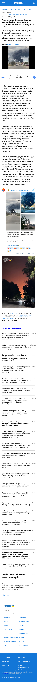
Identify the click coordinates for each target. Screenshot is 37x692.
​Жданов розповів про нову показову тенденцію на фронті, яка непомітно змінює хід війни (16, 380)
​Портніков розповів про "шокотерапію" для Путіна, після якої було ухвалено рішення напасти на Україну (15, 586)
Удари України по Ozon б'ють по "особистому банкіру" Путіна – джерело (15, 566)
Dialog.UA (14, 313)
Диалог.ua (5, 673)
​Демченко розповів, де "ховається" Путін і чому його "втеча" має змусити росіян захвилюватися (16, 475)
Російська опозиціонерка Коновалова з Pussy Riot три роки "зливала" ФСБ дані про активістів (16, 445)
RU (34, 3)
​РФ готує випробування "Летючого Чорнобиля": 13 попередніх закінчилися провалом (16, 532)
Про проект (6, 657)
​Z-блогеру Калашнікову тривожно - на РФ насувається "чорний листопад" (17, 455)
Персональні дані (25, 661)
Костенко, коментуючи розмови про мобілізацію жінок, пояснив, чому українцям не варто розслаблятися (15, 336)
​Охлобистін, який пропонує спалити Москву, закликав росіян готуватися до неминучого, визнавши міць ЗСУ (16, 434)
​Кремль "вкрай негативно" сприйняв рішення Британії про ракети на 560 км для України (15, 485)
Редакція (5, 661)
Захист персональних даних (23, 667)
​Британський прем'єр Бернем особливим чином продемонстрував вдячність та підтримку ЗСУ (15, 357)
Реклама (21, 657)
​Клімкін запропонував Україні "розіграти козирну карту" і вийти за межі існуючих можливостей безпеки (16, 543)
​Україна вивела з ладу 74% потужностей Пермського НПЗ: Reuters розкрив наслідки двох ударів (15, 413)
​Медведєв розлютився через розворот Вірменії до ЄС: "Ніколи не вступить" (16, 390)
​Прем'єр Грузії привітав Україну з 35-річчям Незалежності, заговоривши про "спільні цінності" (16, 369)
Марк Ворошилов (13, 45)
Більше (5, 595)
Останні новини (11, 328)
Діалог (3, 12)
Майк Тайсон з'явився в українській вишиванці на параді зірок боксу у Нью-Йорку (17, 347)
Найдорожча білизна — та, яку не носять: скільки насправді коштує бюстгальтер (16, 513)
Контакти (5, 665)
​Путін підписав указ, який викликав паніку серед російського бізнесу (17, 504)
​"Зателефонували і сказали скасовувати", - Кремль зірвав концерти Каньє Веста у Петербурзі (14, 401)
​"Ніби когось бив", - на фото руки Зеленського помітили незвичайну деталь (16, 465)
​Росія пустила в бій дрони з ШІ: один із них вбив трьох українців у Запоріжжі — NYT (16, 495)
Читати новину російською (18, 14)
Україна (9, 12)
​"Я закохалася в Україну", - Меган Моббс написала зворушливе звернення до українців (16, 522)
